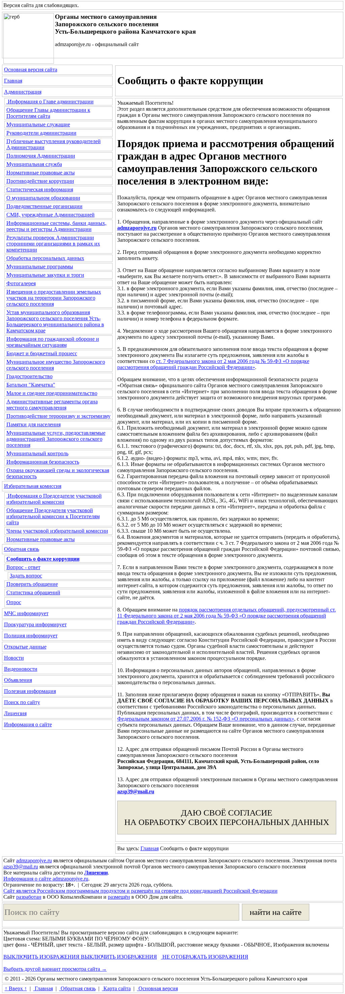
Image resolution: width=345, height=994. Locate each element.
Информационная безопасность (42, 462)
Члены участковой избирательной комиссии (57, 531)
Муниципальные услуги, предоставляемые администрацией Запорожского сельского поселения (55, 439)
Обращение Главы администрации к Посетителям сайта (48, 113)
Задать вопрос (26, 575)
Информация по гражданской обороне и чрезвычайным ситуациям (52, 342)
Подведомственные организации (44, 206)
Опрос (13, 602)
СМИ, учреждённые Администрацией (50, 215)
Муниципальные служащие (38, 124)
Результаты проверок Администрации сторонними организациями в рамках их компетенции (53, 244)
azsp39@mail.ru (135, 791)
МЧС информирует (26, 613)
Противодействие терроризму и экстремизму (58, 416)
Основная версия (157, 988)
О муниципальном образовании (43, 198)
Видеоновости (20, 669)
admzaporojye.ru (34, 860)
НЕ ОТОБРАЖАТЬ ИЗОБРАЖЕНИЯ (204, 957)
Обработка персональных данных (45, 258)
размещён (119, 897)
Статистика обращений (33, 592)
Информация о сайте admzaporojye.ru (45, 879)
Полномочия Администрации (40, 156)
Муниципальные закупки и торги (45, 275)
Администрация (22, 92)
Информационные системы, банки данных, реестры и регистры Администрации (56, 226)
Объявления (18, 680)
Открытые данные (25, 647)
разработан (28, 897)
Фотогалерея (21, 283)
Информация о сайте (28, 724)
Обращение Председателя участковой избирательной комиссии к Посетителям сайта (53, 516)
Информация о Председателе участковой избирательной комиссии (54, 499)
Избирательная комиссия (32, 486)
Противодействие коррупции (40, 181)
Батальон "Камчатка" (30, 385)
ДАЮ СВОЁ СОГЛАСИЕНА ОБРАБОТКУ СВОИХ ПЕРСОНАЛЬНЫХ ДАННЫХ (226, 817)
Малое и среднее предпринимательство (51, 393)
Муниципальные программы (39, 266)
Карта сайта (116, 988)
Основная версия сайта (30, 69)
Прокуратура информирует (35, 624)
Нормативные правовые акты (40, 172)
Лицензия (15, 713)
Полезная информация (30, 691)
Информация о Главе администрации (50, 101)
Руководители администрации (41, 133)
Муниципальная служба (34, 164)
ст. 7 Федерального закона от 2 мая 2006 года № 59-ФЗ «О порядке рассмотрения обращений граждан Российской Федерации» (213, 364)
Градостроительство (29, 376)
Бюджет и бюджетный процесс (41, 353)
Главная (13, 81)
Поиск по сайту (22, 702)
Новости (14, 658)
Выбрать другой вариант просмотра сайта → (55, 969)
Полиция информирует (31, 635)
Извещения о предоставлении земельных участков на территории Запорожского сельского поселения (53, 298)
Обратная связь (21, 549)
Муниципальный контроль (37, 453)
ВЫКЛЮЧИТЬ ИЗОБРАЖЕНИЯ (41, 957)
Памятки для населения (33, 424)
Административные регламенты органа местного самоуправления (52, 404)
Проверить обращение (32, 584)
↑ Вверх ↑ (16, 988)
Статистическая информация (39, 189)
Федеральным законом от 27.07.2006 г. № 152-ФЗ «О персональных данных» (205, 719)
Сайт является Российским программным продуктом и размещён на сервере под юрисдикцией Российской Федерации (140, 891)
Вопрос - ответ (23, 567)
